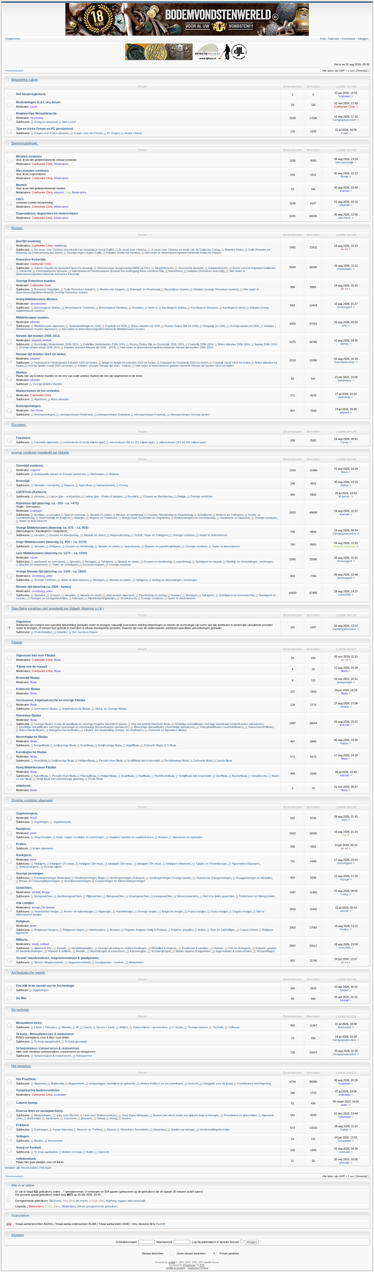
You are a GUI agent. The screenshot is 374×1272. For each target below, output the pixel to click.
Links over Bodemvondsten (100, 1115)
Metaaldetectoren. (29, 1023)
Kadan (344, 743)
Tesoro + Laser (105, 1027)
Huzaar (344, 879)
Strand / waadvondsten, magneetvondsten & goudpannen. (57, 958)
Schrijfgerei (204, 514)
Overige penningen (29, 873)
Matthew (111, 1200)
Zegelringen (41, 821)
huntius (344, 929)
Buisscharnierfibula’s (32, 730)
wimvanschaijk (344, 162)
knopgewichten (163, 896)
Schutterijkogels (161, 951)
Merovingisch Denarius (113, 307)
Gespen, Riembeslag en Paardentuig (170, 514)
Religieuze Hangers (46, 929)
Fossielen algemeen (46, 442)
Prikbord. (22, 1125)
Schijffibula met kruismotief (143, 760)
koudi (35, 944)
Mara (344, 472)
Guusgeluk (344, 1140)
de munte (82, 1200)
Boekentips (34, 1118)
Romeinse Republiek (47, 289)
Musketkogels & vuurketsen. (107, 951)
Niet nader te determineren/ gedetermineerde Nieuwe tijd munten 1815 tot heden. (184, 365)
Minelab (66, 1027)
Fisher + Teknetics (45, 1027)
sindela (344, 706)
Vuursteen (70, 1118)
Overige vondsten (201, 496)
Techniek (218, 1027)
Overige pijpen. (53, 866)
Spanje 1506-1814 (265, 344)
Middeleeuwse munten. (32, 317)
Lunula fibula (224, 760)
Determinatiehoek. (24, 143)
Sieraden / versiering (47, 485)
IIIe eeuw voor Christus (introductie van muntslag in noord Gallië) (74, 249)
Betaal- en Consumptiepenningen (39, 880)
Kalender (333, 38)
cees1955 (344, 594)
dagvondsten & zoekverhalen (234, 951)
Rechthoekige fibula (176, 760)
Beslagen (90, 561)
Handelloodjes (124, 911)
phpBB (171, 1262)
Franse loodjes (197, 911)
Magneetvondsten (79, 962)
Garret (87, 1027)
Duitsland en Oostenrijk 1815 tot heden (184, 362)
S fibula (171, 745)
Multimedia (57, 1083)
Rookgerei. (24, 855)
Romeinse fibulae (28, 715)
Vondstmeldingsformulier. (215, 1129)
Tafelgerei (107, 561)
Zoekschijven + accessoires (150, 1027)
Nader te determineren (33, 520)
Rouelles (62, 632)
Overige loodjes (147, 911)
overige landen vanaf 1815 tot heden (50, 365)
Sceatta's (137, 307)
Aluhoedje (344, 397)
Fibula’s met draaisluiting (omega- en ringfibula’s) (114, 730)
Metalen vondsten (29, 156)
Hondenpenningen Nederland (52, 877)
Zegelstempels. (27, 813)
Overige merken (198, 1027)
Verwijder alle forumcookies (21, 1167)
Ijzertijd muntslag (28, 241)
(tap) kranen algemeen (120, 595)
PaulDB (160, 1223)
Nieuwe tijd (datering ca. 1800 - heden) (43, 587)
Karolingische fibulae (31, 752)
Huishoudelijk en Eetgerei (54, 517)
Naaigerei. (23, 829)
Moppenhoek (76, 1083)
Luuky (344, 894)
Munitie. (80, 951)
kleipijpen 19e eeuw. (120, 863)
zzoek (34, 557)
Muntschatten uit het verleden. (38, 391)
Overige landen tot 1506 (244, 325)
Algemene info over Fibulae (35, 655)
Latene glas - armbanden (64, 496)
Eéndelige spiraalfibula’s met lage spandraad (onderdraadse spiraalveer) (219, 723)
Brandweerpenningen (77, 880)
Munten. (17, 228)
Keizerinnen (175, 271)
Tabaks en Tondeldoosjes (211, 863)
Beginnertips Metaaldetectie (36, 113)
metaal (101, 1118)
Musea (111, 1129)
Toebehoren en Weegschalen (257, 896)
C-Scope (177, 1027)
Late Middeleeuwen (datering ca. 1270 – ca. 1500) (51, 553)
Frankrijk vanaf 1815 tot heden (231, 362)
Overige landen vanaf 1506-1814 (39, 347)
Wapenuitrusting (120, 535)
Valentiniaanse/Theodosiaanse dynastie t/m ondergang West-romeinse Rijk (118, 271)
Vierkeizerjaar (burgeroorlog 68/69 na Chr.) (123, 267)
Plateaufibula (88, 775)
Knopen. (62, 948)
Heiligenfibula (86, 760)
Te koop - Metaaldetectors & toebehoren (45, 1034)
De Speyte (47, 907)
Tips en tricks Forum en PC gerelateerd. (45, 129)
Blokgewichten (115, 896)
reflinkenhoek (26, 1159)
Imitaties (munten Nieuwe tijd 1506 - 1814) (90, 347)
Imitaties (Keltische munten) (123, 252)
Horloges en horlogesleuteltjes (48, 598)
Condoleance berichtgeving (254, 1083)
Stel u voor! (69, 121)
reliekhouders (97, 929)
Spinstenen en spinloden (187, 837)
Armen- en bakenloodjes (79, 911)
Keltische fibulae (28, 689)
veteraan (344, 1151)
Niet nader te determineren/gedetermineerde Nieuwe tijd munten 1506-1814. (166, 347)
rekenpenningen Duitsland (113, 414)
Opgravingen (41, 990)
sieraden (39, 496)
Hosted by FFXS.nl (198, 1268)
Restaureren (84, 1055)
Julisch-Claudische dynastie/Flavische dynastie (63, 267)
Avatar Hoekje (133, 133)
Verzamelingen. (265, 951)
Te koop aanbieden (45, 1151)
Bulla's (202, 929)
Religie (182, 496)
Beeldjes (39, 514)
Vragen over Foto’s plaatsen (51, 133)
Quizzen (193, 1083)
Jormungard (344, 307)
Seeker (344, 990)
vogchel (35, 469)
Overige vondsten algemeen (32, 800)
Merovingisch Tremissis (79, 307)
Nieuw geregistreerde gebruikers (98, 1206)
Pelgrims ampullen (182, 929)
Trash (344, 133)
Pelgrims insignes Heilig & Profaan (145, 929)
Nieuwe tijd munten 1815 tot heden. (41, 354)
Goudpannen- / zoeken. (109, 962)
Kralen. (21, 844)
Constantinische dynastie (51, 271)
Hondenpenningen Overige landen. (170, 877)
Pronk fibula (95, 778)
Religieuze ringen (73, 929)
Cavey (344, 442)
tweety (344, 343)
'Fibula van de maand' (31, 666)
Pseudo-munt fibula (111, 760)
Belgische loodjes (172, 911)
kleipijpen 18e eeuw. (91, 863)
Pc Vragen (113, 133)
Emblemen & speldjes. (195, 948)
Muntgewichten (43, 896)
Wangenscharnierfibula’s (64, 730)
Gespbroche (259, 775)
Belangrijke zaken (24, 80)
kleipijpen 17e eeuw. (62, 863)
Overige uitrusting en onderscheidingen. (122, 948)
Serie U (152, 307)
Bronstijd (22, 481)
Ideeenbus (159, 1129)
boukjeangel (344, 682)
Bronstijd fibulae (28, 678)
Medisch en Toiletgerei (229, 514)
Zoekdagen (41, 1129)
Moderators (61, 163)
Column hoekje (27, 1103)
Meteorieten (136, 962)
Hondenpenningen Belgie (90, 877)
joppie (33, 106)
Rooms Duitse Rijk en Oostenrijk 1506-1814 (157, 344)
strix (344, 325)
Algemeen (40, 399)
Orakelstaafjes (43, 632)
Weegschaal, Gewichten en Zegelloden (146, 517)
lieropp (46, 892)
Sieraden (39, 546)
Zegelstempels (62, 821)
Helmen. (219, 948)
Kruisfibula (86, 745)
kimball (47, 340)
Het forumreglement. (31, 94)
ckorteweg (36, 117)
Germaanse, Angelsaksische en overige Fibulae (50, 700)
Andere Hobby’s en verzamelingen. (162, 1083)
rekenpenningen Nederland (76, 414)
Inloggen (363, 38)
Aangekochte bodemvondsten (38, 1090)
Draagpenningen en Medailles (254, 877)
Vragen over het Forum (88, 133)
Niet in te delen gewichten (218, 896)
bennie (344, 910)
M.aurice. (344, 496)
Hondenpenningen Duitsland (127, 877)
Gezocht (103, 1151)
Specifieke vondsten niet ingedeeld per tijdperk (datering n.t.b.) (57, 608)
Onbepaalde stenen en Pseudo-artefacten (60, 474)
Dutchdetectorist (344, 362)
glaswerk (86, 1118)
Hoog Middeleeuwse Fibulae (36, 767)
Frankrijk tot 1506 (116, 325)
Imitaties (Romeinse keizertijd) (206, 271)
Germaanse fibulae (45, 708)
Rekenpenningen (44, 414)
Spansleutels (132, 546)
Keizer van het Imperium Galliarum (254, 267)
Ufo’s (20, 199)
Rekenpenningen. (28, 406)
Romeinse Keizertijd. (31, 259)
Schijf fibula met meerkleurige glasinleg (60, 778)
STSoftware (189, 1265)
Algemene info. (43, 948)
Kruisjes (115, 929)
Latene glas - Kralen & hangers (104, 496)
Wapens (114, 474)
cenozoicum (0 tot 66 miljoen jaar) (84, 442)
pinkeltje (344, 1162)
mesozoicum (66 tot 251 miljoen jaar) (132, 442)
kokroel (344, 190)
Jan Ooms (36, 410)
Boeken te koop (71, 1151)
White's (123, 1027)
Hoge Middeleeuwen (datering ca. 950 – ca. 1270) (51, 542)
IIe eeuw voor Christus (133, 249)
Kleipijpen (40, 863)
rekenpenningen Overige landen (190, 414)
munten (126, 1118)
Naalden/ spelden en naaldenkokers (131, 837)
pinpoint (59, 192)
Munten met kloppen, (112, 289)
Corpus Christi (248, 929)
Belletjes (80, 517)
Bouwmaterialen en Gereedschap (194, 517)
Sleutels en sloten (100, 514)
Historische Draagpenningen (213, 877)
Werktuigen (97, 474)
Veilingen (22, 1136)
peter (49, 575)
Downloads (348, 38)
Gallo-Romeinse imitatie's (79, 289)
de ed (344, 249)
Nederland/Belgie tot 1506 (84, 325)
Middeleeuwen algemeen (49, 325)
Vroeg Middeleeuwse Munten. (37, 299)
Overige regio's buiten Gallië (84, 252)
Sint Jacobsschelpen (85, 632)
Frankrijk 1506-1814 (200, 344)
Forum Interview (63, 1129)
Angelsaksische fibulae (76, 708)
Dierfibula (221, 775)
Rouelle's (133, 496)
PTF (202, 1265)
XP (77, 1027)
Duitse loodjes (219, 911)
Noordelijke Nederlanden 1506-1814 (56, 344)
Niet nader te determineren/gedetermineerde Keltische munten (183, 252)
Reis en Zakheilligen (222, 929)
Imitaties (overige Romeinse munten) (216, 289)
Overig (123, 485)
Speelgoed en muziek (208, 561)
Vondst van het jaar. (183, 1129)
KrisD (33, 817)
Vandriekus (344, 380)
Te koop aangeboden (47, 1041)
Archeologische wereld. (28, 973)
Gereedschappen (93, 564)
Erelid (48, 1206)
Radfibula (144, 775)
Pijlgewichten (94, 896)
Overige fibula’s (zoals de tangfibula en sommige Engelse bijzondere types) (80, 723)
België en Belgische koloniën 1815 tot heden (129, 362)
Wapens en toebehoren (33, 564)
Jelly (67, 192)
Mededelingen (42, 1115)
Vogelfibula (132, 745)
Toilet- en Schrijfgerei (65, 564)
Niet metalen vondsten (32, 171)
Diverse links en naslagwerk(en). (39, 1111)
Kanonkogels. (138, 951)
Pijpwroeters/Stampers (246, 863)
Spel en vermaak (74, 514)
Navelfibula (41, 775)
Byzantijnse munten (177, 289)
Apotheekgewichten (69, 896)
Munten (21, 185)
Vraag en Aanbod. (28, 1147)
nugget (122, 1200)
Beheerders (36, 1206)
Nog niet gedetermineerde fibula (150, 723)
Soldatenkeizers (218, 267)
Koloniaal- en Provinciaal (145, 289)
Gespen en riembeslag (79, 546)
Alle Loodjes (25, 903)
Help (323, 38)
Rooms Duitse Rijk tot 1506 (181, 325)
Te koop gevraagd (76, 1041)
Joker (56, 1206)
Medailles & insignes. (164, 948)
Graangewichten (139, 896)
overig (113, 1118)
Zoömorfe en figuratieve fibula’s (167, 730)
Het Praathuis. (26, 1079)
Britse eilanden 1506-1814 (234, 344)
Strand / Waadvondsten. (49, 962)
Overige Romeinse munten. (35, 281)
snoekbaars (344, 268)
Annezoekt (344, 1027)
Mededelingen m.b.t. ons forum (38, 102)
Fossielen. (19, 425)
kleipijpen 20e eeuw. (149, 863)
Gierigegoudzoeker (344, 119)
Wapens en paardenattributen (163, 546)
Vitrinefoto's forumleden (134, 1129)
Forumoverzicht (14, 70)
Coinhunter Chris (344, 106)
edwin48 (344, 205)
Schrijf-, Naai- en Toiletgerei (151, 535)
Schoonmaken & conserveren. (53, 1055)
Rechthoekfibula (164, 775)
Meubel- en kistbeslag (129, 514)
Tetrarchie (25, 271)
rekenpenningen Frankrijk (150, 414)
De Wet (21, 998)
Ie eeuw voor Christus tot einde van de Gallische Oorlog (185, 249)
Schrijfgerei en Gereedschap (236, 595)
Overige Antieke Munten (47, 383)
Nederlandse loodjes (46, 911)
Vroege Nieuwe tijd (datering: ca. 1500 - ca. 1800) (51, 571)
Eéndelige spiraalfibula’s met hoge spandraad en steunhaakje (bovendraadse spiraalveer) (74, 726)
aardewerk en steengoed (49, 561)
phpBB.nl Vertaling (175, 1268)
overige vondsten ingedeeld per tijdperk (40, 452)
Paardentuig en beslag (152, 595)
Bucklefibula (239, 775)
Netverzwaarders (187, 896)
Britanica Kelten (234, 249)
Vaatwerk (40, 595)
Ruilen (90, 1151)
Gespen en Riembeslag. (158, 496)
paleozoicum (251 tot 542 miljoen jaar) (182, 442)
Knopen (163, 837)
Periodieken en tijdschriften (240, 1115)
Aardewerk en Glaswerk (235, 517)
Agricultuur (85, 485)
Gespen (55, 595)
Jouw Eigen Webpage (135, 1115)
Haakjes (176, 595)
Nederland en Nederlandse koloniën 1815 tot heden (65, 362)
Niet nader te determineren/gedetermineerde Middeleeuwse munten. (103, 329)
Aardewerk (52, 1118)
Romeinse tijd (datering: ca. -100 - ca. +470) (47, 503)
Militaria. (22, 939)
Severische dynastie (191, 267)
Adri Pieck (344, 217)
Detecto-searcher (344, 546)
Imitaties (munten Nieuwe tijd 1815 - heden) (104, 365)
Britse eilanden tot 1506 (145, 325)
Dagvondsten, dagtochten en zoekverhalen (47, 213)
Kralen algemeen (43, 848)
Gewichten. (24, 888)
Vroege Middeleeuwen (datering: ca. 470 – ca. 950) (52, 528)
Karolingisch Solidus (174, 307)
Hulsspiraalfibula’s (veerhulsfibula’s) (222, 726)
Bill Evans (55, 1200)
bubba (344, 485)
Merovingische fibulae (32, 737)
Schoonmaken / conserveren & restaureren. (48, 1048)
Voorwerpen (55, 1140)
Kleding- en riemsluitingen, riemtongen (249, 561)
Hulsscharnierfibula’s (261, 726)
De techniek (20, 1010)
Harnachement (105, 485)
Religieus (55, 546)
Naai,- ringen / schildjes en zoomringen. (80, 837)
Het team (45, 1167)
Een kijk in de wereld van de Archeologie (45, 986)
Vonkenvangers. (29, 866)
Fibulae (16, 642)
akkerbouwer (38, 303)
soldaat (44, 944)
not (344, 835)
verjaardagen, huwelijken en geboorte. (112, 1083)
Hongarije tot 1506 (214, 325)
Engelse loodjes (242, 911)
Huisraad (77, 598)
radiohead (60, 245)
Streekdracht (128, 598)
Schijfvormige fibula (109, 745)
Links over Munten (67, 1115)
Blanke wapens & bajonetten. (193, 951)
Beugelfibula (41, 745)
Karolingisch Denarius (204, 307)
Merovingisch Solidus (47, 307)
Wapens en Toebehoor (103, 517)
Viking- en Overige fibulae (110, 708)
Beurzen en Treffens (90, 1129)
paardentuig (183, 561)
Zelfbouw (233, 1027)
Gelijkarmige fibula (64, 745)
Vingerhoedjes (43, 837)
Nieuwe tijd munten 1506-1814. (38, 336)
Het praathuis (21, 1066)
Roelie (344, 176)
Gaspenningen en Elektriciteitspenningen (120, 880)
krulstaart (344, 96)
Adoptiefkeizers (164, 267)
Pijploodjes (104, 911)
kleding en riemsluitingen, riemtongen (174, 579)
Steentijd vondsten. (30, 465)
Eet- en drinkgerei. (239, 948)
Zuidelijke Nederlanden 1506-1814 (104, 344)
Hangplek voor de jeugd (218, 1083)
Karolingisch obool (234, 307)
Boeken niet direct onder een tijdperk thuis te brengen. (186, 1115)
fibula (57, 659)
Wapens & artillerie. (59, 951)
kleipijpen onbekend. (178, 863)
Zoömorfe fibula (153, 745)
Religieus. (23, 921)
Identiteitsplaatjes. (82, 948)
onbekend (23, 786)
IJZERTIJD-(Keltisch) (31, 492)
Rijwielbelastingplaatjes (102, 598)
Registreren (13, 38)
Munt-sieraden (60, 399)
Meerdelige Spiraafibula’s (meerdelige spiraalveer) (164, 726)
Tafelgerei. (208, 595)
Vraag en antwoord (45, 121)
